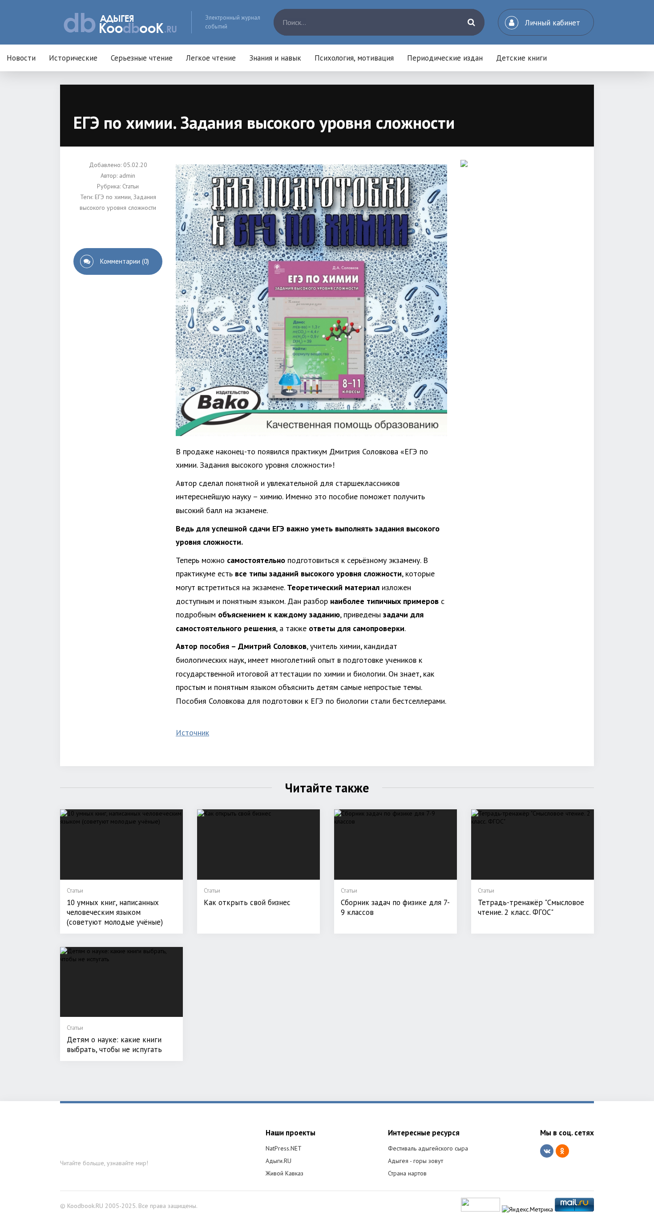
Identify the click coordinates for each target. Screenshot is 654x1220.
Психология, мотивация (354, 58)
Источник (192, 732)
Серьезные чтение (142, 58)
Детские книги (521, 58)
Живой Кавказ (284, 1173)
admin (127, 175)
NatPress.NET (284, 1148)
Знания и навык (275, 58)
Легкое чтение (211, 58)
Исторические (73, 58)
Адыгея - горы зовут (415, 1161)
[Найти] (471, 22)
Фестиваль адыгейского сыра (428, 1148)
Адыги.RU (278, 1161)
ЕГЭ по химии (113, 196)
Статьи (130, 186)
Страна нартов (407, 1173)
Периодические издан (445, 58)
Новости (21, 58)
